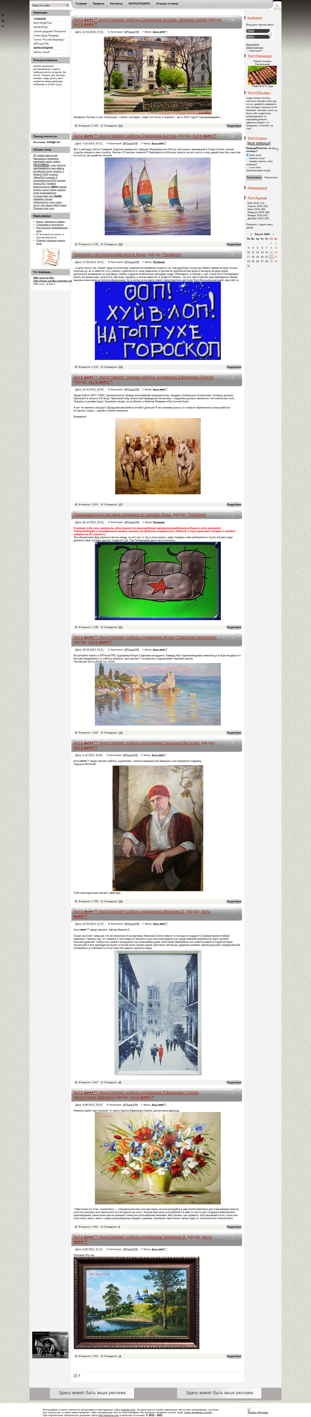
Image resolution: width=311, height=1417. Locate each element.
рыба (58, 195)
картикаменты (42, 168)
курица (51, 183)
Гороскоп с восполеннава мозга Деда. (110, 254)
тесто (36, 205)
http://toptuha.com (108, 1415)
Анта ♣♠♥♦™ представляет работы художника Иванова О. (129, 911)
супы (52, 202)
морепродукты (41, 186)
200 (120, 367)
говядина (38, 161)
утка (42, 205)
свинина (38, 199)
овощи (63, 186)
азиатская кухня (47, 155)
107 (120, 504)
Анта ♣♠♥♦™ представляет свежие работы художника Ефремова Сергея (143, 377)
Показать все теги (43, 208)
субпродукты (40, 202)
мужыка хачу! (257, 158)
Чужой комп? (255, 51)
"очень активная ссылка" (197, 1412)
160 (120, 901)
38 (119, 1082)
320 (120, 244)
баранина (53, 158)
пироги (61, 189)
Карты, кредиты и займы (50, 221)
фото (57, 205)
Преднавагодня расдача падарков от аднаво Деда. (123, 514)
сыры (58, 202)
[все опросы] (259, 143)
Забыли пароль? (254, 47)
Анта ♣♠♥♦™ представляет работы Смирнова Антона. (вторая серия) (140, 19)
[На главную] (3, 20)
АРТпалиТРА (131, 32)
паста (45, 189)
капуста (61, 165)
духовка (41, 164)
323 (120, 125)
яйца (63, 205)
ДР (35, 155)
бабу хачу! (255, 155)
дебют (56, 161)
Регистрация (252, 44)
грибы (48, 161)
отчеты (37, 189)
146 (120, 732)
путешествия (40, 196)
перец (53, 189)
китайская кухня (42, 171)
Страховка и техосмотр (50, 224)
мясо (54, 186)
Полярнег (172, 254)
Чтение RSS (277, 5)
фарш (49, 205)
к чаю (52, 165)
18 (119, 1356)
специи (48, 199)
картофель (57, 168)
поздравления (48, 193)
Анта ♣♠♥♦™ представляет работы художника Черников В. (130, 1237)
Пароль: (250, 37)
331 (120, 627)
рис (51, 196)
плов (36, 193)
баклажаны (39, 158)
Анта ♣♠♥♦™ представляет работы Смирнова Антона (125, 136)
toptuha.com (128, 1409)
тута (270, 86)
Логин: (251, 31)
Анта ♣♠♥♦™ (86, 24)
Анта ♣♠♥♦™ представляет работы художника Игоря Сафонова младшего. (145, 637)
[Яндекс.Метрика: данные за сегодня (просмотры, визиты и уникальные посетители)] (258, 1411)
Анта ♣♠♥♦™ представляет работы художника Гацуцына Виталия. (137, 743)
